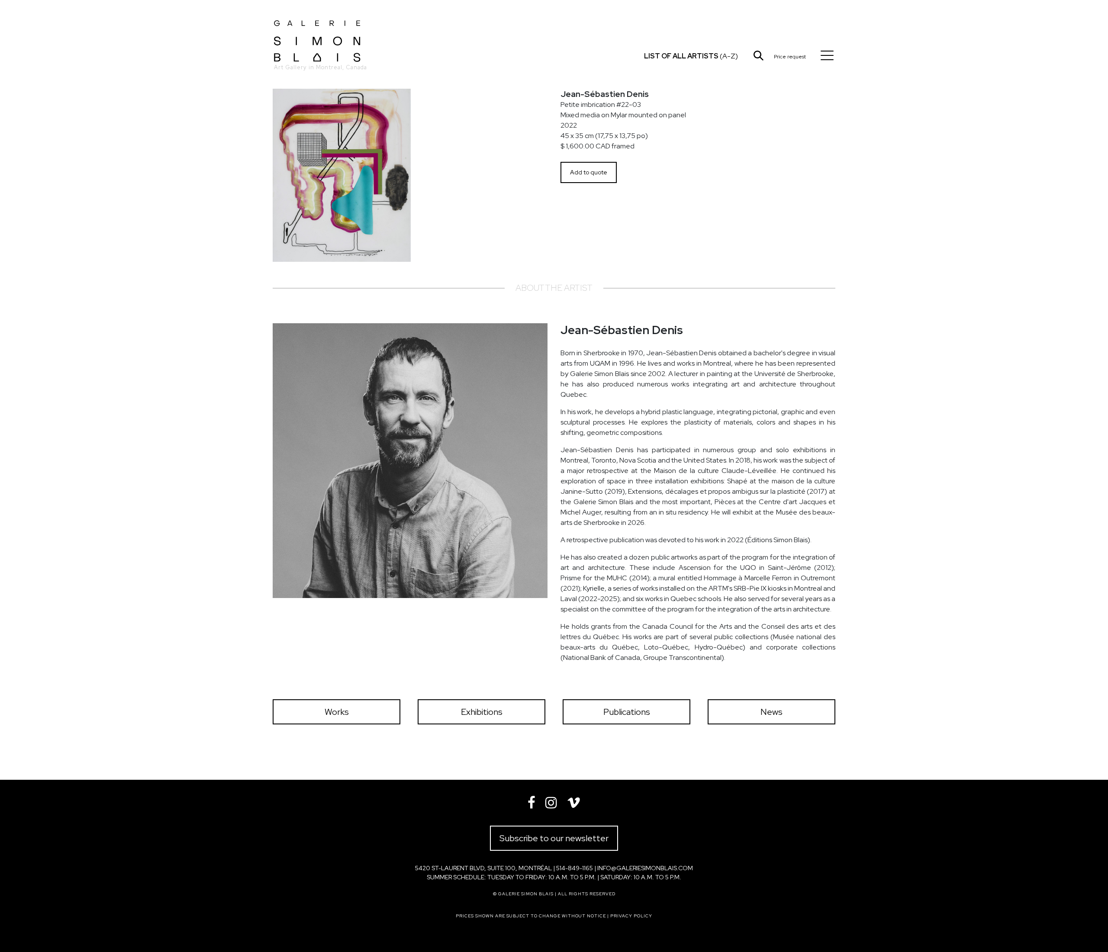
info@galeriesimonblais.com (645, 868)
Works (337, 711)
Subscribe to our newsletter (554, 838)
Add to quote (588, 172)
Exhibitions (481, 711)
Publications (626, 711)
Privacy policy (631, 916)
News (771, 711)
